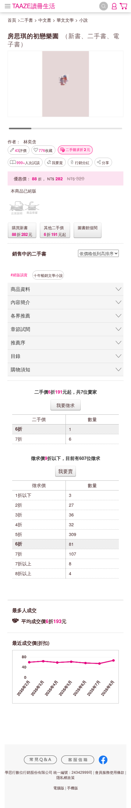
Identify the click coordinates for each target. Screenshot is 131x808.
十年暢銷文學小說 (48, 275)
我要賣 (57, 162)
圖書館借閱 (87, 227)
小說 (83, 20)
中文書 (44, 20)
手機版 (72, 787)
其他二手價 (54, 227)
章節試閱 (20, 328)
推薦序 (18, 342)
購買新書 (20, 227)
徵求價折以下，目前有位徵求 (65, 458)
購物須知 (20, 369)
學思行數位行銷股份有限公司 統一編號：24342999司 (48, 772)
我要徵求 (65, 405)
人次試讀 (28, 162)
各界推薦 (20, 315)
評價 (21, 150)
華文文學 (65, 20)
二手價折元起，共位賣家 (65, 392)
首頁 (12, 20)
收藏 (45, 150)
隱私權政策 (65, 777)
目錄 (15, 355)
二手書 (26, 20)
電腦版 (58, 787)
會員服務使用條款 (109, 772)
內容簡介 (20, 302)
